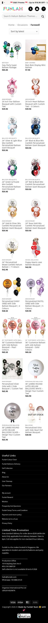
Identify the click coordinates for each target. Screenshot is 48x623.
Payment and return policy (11, 514)
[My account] (30, 9)
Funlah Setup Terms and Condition (14, 510)
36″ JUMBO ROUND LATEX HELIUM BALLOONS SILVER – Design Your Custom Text (11, 432)
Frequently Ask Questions (11, 506)
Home (11, 24)
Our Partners (7, 485)
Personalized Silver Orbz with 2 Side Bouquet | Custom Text (12, 386)
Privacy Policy (7, 523)
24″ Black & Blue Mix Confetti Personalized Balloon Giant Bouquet (35, 143)
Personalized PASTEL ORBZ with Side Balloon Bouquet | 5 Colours (34, 305)
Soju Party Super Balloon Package (9, 66)
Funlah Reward (7, 497)
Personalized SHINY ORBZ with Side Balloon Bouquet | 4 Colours (11, 305)
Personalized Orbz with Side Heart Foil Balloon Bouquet (34, 430)
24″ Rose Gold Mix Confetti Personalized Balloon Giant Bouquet (35, 225)
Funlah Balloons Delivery (11, 464)
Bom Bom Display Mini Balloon (35, 66)
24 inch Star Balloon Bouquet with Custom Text (11, 104)
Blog (3, 472)
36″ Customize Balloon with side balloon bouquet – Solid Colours (35, 346)
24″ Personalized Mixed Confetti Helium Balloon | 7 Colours (12, 264)
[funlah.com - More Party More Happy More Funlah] (14, 9)
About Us (5, 477)
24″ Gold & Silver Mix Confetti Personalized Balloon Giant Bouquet (12, 225)
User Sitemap (7, 481)
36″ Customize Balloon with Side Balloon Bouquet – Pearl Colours (12, 346)
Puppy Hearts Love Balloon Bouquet (33, 263)
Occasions (22, 24)
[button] (37, 9)
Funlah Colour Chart (9, 459)
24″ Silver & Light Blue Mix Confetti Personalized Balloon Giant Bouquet (12, 144)
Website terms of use (10, 519)
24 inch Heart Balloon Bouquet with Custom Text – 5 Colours (35, 104)
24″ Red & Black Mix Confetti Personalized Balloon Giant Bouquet (35, 184)
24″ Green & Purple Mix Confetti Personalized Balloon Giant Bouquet (11, 185)
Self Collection (7, 468)
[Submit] (42, 16)
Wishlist (5, 501)
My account (6, 493)
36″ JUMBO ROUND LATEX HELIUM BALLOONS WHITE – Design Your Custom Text (34, 389)
